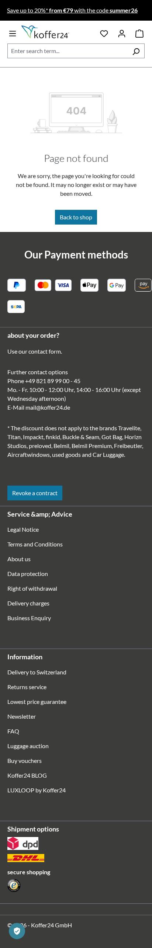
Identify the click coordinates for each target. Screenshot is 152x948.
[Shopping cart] (139, 32)
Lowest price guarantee (36, 701)
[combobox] (67, 51)
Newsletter (21, 716)
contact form (44, 351)
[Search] (136, 51)
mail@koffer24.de (47, 407)
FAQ (13, 731)
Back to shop (76, 216)
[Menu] (12, 32)
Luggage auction (28, 745)
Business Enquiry (29, 617)
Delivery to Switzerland (36, 672)
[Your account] (122, 32)
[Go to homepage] (58, 31)
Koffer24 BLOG (27, 775)
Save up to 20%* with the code (72, 10)
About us (19, 558)
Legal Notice (23, 529)
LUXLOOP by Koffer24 (36, 790)
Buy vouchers (24, 760)
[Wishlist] (104, 32)
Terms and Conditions (35, 544)
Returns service (26, 686)
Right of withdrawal (32, 588)
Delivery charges (28, 603)
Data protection (27, 573)
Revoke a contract (35, 492)
